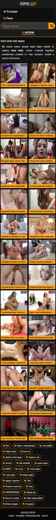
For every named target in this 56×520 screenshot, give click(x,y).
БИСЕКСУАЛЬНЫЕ (12, 492)
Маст (7, 445)
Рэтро (20, 468)
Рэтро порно (34, 468)
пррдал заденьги (12, 480)
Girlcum (8, 463)
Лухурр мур (30, 492)
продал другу (27, 474)
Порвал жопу (10, 451)
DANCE (8, 468)
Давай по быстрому (13, 457)
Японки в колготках (13, 486)
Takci (28, 480)
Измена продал (11, 503)
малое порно (42, 463)
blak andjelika (24, 463)
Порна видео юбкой (34, 498)
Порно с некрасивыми (25, 445)
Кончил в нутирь (12, 498)
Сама (30, 486)
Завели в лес (33, 457)
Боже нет (27, 451)
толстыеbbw (47, 445)
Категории (11, 11)
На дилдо (29, 503)
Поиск (9, 18)
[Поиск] (52, 26)
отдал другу (10, 474)
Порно (28, 4)
